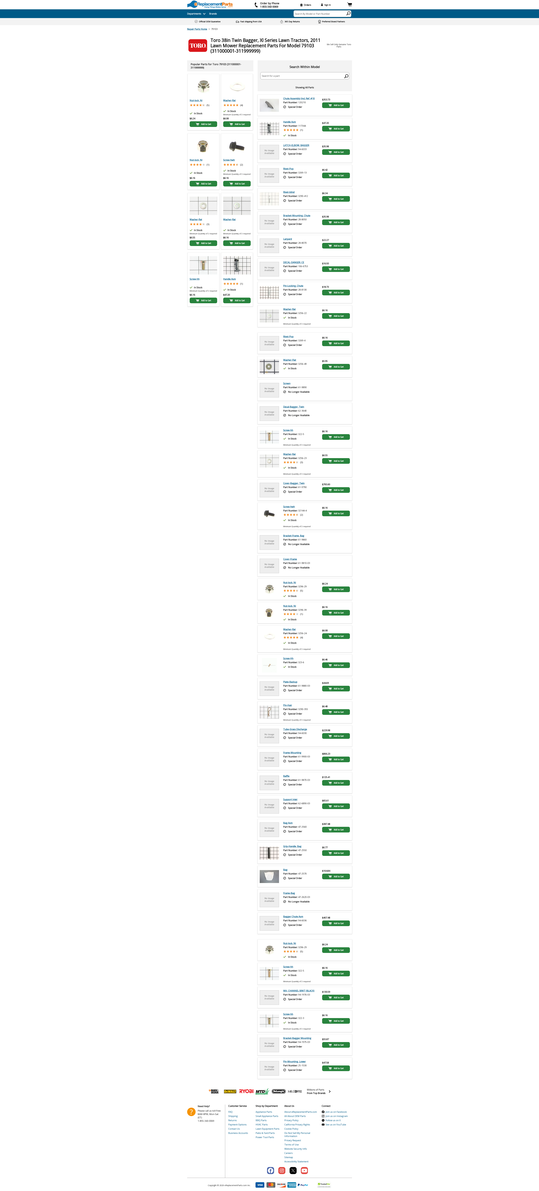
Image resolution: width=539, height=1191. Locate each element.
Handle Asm (229, 279)
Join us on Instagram (337, 1116)
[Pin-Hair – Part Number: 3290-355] (269, 712)
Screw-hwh (229, 159)
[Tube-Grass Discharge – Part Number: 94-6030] (269, 736)
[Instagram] (281, 1170)
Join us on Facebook (336, 1111)
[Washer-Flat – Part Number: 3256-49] (269, 366)
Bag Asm (288, 822)
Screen (286, 383)
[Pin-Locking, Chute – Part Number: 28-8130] (269, 292)
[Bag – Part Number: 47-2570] (269, 876)
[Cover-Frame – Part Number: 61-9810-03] (269, 565)
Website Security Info (295, 1148)
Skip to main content (269, 14)
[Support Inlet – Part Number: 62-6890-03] (269, 806)
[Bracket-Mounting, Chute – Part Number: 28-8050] (269, 222)
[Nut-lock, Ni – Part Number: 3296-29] (203, 86)
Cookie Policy (291, 1128)
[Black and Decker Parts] (214, 1091)
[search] (348, 13)
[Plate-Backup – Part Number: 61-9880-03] (269, 688)
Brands (213, 13)
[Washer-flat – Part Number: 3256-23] (203, 205)
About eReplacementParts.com (300, 1111)
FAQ (230, 1111)
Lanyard (287, 238)
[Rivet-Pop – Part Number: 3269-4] (269, 343)
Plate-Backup (290, 681)
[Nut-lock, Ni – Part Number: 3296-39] (203, 146)
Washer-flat (229, 100)
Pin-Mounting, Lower (294, 1061)
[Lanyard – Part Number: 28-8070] (269, 245)
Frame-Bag (289, 893)
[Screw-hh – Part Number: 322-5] (269, 437)
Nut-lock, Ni (196, 100)
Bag (285, 869)
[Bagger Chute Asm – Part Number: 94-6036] (269, 923)
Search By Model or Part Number (312, 13)
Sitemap (288, 1157)
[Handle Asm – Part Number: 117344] (237, 265)
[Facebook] (270, 1170)
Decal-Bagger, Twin (293, 406)
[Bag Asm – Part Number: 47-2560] (269, 829)
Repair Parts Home (197, 29)
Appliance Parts (264, 1111)
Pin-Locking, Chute (293, 285)
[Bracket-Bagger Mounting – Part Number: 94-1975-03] (269, 1044)
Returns (232, 1120)
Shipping (233, 1116)
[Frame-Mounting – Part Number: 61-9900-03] (269, 759)
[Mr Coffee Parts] (295, 1091)
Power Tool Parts (265, 1137)
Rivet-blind (289, 192)
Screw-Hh (288, 658)
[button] (349, 5)
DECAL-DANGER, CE (293, 262)
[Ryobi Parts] (246, 1091)
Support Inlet (290, 799)
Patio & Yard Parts (265, 1133)
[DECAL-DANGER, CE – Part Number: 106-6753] (269, 269)
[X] (293, 1170)
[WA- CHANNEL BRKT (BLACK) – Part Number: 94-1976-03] (269, 997)
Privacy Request (292, 1140)
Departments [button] (194, 13)
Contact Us (234, 1128)
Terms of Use (291, 1144)
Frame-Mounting (292, 752)
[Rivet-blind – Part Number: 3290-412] (269, 198)
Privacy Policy (291, 1120)
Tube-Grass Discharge (295, 729)
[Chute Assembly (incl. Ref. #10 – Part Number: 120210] (269, 105)
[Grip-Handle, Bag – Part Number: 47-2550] (269, 853)
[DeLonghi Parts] (279, 1091)
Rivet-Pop (288, 168)
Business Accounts (238, 1133)
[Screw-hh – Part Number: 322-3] (203, 265)
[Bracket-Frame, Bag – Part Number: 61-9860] (269, 542)
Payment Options (237, 1124)
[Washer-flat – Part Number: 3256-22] (237, 205)
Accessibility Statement (296, 1161)
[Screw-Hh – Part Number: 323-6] (269, 665)
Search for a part (271, 75)
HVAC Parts (262, 1124)
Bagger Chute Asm (293, 916)
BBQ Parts (261, 1120)
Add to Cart (206, 124)
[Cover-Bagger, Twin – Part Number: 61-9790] (269, 490)
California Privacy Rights (297, 1124)
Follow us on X (333, 1120)
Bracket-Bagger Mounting (297, 1038)
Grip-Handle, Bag (292, 846)
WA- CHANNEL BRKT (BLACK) (298, 990)
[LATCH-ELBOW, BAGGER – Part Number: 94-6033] (269, 152)
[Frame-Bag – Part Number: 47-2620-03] (269, 899)
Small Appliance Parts (267, 1116)
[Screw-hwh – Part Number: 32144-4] (237, 146)
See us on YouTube (336, 1124)
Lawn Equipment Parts (267, 1128)
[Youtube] (304, 1170)
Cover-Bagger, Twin (294, 483)
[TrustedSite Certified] (324, 1185)
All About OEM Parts (295, 1116)
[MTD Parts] (262, 1091)
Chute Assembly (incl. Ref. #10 (299, 98)
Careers (288, 1153)
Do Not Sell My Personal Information (297, 1134)
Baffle (286, 776)
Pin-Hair (287, 705)
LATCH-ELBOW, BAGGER (296, 145)
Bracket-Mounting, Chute (296, 215)
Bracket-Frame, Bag (293, 535)
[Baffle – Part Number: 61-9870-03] (269, 782)
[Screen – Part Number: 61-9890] (269, 390)
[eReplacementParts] (210, 4)
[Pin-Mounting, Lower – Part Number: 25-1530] (269, 1068)
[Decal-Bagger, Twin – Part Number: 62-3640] (269, 413)
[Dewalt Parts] (230, 1091)
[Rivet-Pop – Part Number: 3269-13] (269, 175)
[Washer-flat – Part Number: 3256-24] (237, 86)
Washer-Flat (289, 360)
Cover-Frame (290, 559)
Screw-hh (195, 279)
